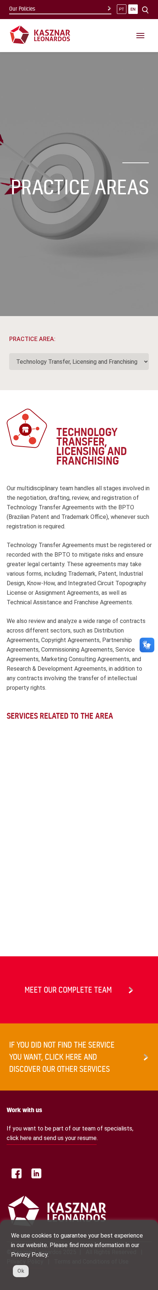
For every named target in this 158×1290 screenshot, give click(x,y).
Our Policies (22, 9)
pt (121, 9)
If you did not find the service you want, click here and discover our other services (62, 1057)
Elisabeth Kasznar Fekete (38, 871)
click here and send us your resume (52, 1138)
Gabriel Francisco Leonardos (42, 901)
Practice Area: (32, 339)
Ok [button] (20, 1271)
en (133, 9)
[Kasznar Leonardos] (40, 34)
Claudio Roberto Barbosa (37, 841)
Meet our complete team (68, 989)
